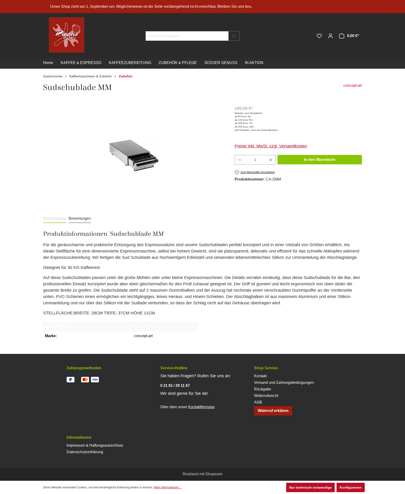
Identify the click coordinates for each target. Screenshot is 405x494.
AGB (258, 402)
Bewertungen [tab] (80, 218)
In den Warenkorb (319, 160)
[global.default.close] (399, 6)
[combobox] (187, 36)
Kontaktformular (201, 407)
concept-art (352, 85)
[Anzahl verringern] (239, 160)
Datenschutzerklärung (85, 452)
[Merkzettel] (319, 36)
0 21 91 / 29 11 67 (175, 386)
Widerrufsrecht (266, 396)
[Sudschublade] (134, 155)
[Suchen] (233, 36)
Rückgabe (262, 389)
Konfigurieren (351, 487)
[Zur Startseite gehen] (57, 35)
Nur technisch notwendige (310, 487)
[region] (202, 6)
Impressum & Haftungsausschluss (95, 445)
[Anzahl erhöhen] (271, 160)
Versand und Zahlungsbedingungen (284, 383)
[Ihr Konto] (330, 36)
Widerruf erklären (273, 411)
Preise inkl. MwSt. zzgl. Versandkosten (271, 146)
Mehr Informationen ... (168, 487)
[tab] (54, 219)
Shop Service (266, 368)
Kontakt (260, 376)
